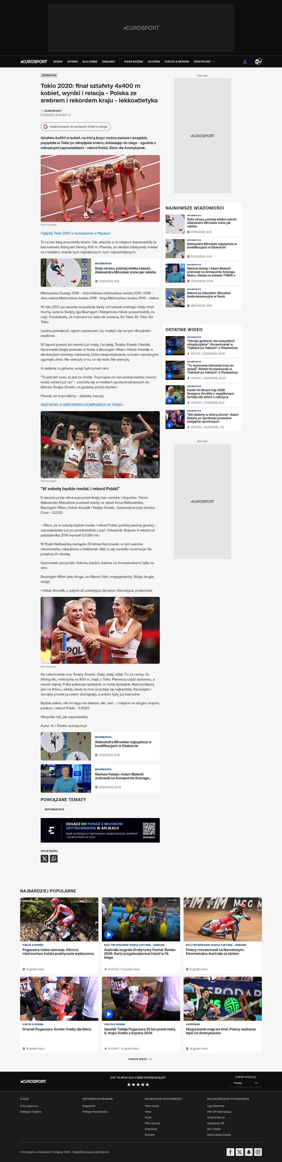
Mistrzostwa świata (219, 1134)
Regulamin (88, 1106)
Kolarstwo (151, 1129)
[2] (133, 1084)
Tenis (148, 1111)
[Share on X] (44, 859)
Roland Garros (216, 1117)
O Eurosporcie (29, 1106)
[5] (147, 1084)
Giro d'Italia (214, 1129)
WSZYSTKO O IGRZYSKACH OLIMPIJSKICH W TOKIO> (82, 405)
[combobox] (246, 1083)
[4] (142, 1084)
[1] (129, 1084)
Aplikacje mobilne (30, 1111)
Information (49, 75)
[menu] (245, 61)
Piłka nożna (152, 1106)
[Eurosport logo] (33, 61)
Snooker (150, 1134)
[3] (138, 1084)
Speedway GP (215, 1123)
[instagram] (258, 1152)
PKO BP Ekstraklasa (219, 1111)
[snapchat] (249, 1152)
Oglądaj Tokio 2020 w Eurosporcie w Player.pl (75, 233)
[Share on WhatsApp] (54, 859)
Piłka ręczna (152, 1123)
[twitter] (239, 1152)
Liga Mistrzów (215, 1106)
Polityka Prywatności (95, 1111)
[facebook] (230, 1152)
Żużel (148, 1117)
